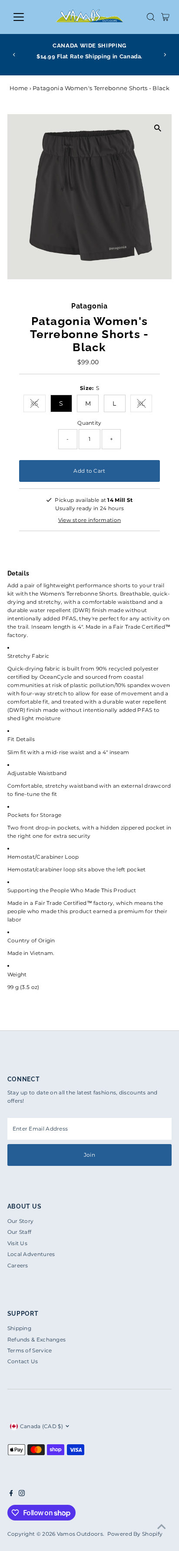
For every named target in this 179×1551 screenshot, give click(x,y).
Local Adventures (31, 1254)
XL (144, 405)
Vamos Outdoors (80, 1534)
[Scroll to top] (161, 1527)
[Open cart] (165, 17)
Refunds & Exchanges (36, 1339)
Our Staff (19, 1232)
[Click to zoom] (157, 128)
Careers (17, 1265)
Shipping (19, 1328)
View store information (89, 520)
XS (38, 405)
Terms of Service (29, 1350)
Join (89, 1154)
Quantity (89, 423)
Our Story (20, 1221)
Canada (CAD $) (41, 1426)
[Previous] (14, 54)
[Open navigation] (26, 17)
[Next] (165, 54)
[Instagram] (22, 1494)
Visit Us (17, 1243)
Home (19, 88)
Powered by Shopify (134, 1534)
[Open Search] (151, 17)
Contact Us (22, 1361)
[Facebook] (11, 1494)
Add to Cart (89, 470)
